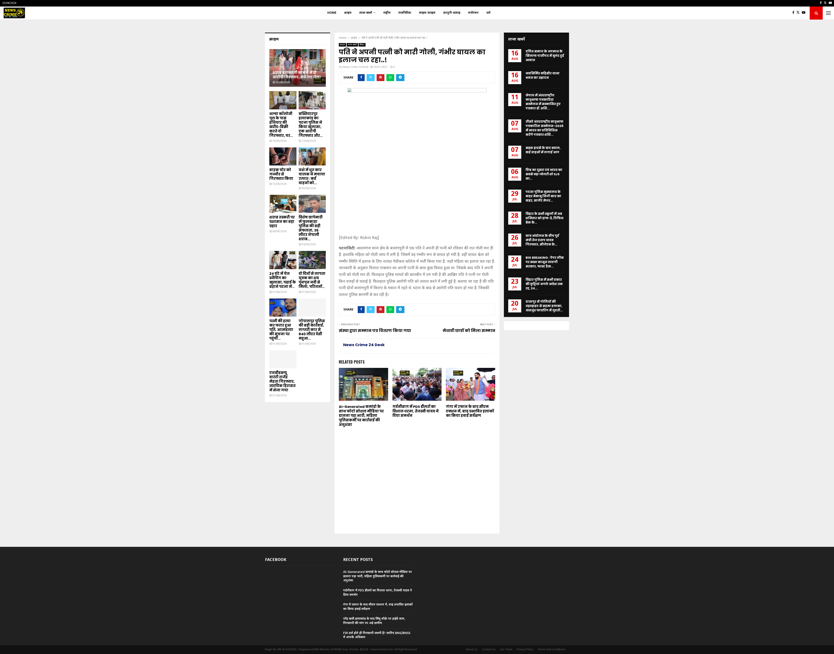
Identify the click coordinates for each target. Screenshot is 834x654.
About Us (472, 649)
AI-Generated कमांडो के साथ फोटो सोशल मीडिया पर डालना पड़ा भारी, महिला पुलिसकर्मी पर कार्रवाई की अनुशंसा (361, 415)
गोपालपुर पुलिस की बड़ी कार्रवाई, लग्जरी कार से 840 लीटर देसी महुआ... (312, 330)
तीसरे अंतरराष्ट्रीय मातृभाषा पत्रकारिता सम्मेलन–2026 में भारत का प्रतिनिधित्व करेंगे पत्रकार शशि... (544, 128)
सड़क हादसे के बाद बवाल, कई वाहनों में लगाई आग (543, 150)
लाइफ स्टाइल (427, 13)
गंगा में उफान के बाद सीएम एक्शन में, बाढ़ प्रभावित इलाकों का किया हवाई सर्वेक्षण (470, 411)
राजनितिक (404, 13)
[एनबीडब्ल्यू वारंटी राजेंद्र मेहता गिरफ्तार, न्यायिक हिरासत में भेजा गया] (282, 359)
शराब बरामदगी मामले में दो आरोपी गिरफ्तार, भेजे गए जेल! (297, 75)
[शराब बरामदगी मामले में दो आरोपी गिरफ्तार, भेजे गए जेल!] (297, 68)
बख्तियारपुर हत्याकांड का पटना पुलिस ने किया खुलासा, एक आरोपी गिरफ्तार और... (311, 124)
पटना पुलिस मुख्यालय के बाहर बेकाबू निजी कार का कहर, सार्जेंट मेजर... (543, 196)
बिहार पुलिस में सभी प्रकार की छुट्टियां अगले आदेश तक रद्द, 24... (544, 283)
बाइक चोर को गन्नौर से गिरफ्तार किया (281, 174)
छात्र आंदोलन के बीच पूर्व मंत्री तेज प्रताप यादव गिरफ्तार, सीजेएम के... (542, 240)
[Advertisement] (417, 202)
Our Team (506, 649)
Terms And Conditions (552, 649)
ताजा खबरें (365, 13)
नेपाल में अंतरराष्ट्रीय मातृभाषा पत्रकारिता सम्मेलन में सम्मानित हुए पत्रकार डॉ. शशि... (543, 101)
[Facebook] (794, 13)
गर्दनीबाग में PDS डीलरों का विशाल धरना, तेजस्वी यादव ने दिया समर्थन (415, 411)
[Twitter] (799, 13)
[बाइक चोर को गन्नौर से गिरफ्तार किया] (282, 156)
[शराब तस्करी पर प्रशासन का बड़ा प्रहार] (282, 204)
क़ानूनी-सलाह (451, 13)
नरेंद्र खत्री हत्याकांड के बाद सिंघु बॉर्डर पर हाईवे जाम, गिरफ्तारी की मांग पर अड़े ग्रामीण (374, 621)
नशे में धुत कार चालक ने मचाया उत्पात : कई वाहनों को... (312, 176)
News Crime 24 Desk (355, 67)
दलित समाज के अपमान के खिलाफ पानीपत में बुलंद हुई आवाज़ (545, 55)
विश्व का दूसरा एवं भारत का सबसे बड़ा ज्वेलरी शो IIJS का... (544, 174)
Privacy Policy (525, 649)
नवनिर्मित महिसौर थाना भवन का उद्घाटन (542, 75)
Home (331, 13)
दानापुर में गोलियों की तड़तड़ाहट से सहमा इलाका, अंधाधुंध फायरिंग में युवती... (544, 305)
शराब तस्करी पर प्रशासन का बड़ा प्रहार (282, 222)
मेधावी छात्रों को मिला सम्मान (469, 330)
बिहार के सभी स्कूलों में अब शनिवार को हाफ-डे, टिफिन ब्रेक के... (544, 218)
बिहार (362, 44)
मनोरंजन (473, 13)
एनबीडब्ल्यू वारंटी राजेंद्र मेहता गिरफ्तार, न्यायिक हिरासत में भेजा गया (282, 381)
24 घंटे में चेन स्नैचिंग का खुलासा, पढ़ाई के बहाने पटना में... (282, 280)
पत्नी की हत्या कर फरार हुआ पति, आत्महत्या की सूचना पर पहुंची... (281, 330)
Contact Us (489, 649)
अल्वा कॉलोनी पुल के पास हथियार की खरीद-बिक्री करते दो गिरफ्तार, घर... (281, 124)
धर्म (488, 13)
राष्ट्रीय (387, 13)
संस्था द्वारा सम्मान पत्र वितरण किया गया (375, 330)
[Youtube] (805, 13)
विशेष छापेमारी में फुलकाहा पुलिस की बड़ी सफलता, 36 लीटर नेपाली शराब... (311, 228)
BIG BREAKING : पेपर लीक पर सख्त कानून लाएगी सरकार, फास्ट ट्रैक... (545, 262)
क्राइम (347, 13)
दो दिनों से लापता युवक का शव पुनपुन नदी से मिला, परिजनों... (312, 280)
